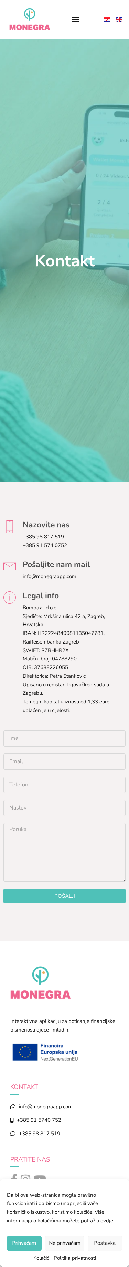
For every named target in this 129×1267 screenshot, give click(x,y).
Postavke (105, 1243)
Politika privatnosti (75, 1258)
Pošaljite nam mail (56, 564)
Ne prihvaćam (64, 1243)
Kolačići (41, 1258)
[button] (75, 19)
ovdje (106, 1220)
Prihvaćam (24, 1243)
